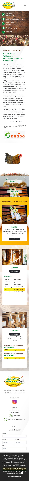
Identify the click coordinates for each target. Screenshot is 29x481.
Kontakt (22, 390)
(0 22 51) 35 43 (10, 15)
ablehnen (17, 464)
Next (28, 216)
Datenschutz (7, 390)
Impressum (16, 390)
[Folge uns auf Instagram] (14, 402)
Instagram (8, 24)
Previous (1, 216)
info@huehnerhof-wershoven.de (14, 19)
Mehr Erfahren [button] (14, 238)
